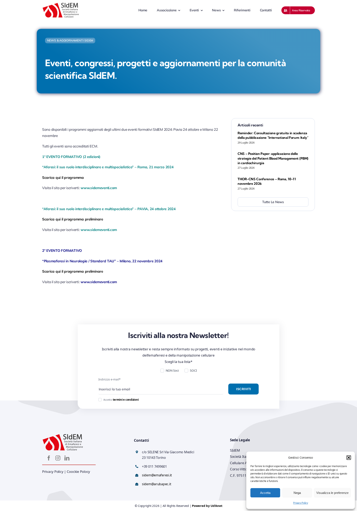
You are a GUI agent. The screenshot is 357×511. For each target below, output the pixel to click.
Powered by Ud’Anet (207, 506)
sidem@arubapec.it (156, 484)
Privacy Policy (300, 503)
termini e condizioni (126, 400)
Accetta (265, 493)
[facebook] (48, 458)
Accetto (121, 400)
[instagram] (57, 458)
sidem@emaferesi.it (157, 475)
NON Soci (172, 370)
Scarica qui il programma (63, 177)
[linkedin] (66, 458)
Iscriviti (243, 389)
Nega (297, 493)
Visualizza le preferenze (332, 493)
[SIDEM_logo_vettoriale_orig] (60, 4)
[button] (349, 458)
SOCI (193, 370)
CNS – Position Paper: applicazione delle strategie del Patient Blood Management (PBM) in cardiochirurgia (273, 158)
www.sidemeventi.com (99, 188)
